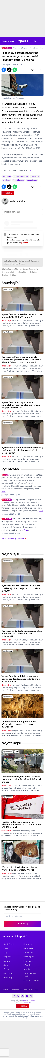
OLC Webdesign (25, 1002)
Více (4, 491)
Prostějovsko (18, 180)
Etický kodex (16, 990)
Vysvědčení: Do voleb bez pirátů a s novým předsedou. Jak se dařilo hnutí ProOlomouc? (21, 679)
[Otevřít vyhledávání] (35, 41)
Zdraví (6, 969)
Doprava (8, 957)
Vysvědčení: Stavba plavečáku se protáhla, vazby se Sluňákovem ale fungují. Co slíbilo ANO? (21, 405)
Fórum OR (28, 952)
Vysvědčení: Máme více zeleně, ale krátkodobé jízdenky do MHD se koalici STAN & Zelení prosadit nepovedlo (21, 360)
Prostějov (7, 176)
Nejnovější (10, 554)
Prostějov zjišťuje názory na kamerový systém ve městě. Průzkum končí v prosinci (41, 48)
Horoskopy (9, 978)
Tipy (5, 952)
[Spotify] (22, 996)
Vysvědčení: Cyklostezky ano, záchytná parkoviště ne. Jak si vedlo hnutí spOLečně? (22, 633)
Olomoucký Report (20, 48)
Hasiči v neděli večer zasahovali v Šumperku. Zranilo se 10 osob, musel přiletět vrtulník (21, 825)
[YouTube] (27, 996)
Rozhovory (29, 944)
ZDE (29, 170)
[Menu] (40, 41)
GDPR (6, 990)
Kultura (7, 961)
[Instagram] (18, 996)
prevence (35, 176)
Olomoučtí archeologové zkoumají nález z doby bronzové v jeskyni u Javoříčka (20, 724)
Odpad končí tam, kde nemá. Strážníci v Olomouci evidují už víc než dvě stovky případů (22, 779)
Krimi (6, 948)
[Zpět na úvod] (15, 41)
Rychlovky (10, 469)
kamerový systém (21, 176)
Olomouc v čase (31, 980)
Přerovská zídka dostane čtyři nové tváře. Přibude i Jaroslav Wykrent (20, 868)
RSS (36, 990)
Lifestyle (27, 965)
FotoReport (29, 961)
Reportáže (28, 948)
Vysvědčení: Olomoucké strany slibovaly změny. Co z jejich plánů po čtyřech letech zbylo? (22, 450)
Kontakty (28, 990)
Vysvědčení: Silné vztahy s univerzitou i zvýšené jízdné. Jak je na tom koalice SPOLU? (21, 588)
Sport (6, 965)
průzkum (6, 180)
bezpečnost (32, 180)
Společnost (34, 48)
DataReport (29, 957)
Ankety (27, 969)
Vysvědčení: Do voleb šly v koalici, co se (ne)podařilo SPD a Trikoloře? (22, 315)
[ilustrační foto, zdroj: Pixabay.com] (23, 85)
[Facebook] (14, 996)
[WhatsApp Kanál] (31, 996)
